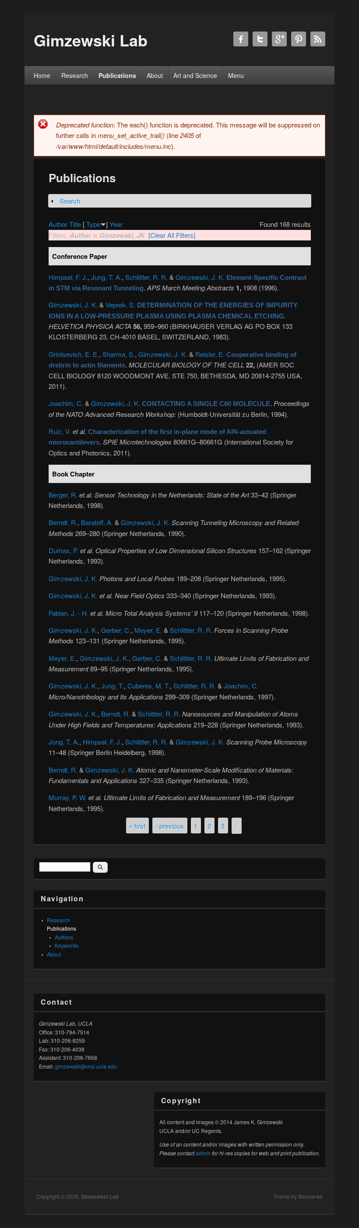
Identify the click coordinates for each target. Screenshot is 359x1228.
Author (58, 224)
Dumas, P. (63, 550)
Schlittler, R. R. (146, 277)
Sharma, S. (118, 354)
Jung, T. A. (106, 277)
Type (93, 224)
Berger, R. (63, 494)
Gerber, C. (116, 630)
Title (75, 224)
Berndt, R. (63, 522)
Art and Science (195, 75)
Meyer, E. (148, 630)
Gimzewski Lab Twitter (260, 39)
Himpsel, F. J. (68, 277)
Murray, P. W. (68, 797)
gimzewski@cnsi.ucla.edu (86, 1066)
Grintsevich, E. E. (74, 354)
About (155, 75)
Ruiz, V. (60, 431)
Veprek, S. (120, 304)
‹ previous (169, 825)
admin (203, 1153)
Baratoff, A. (97, 522)
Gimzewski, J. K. (200, 277)
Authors (64, 937)
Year (116, 224)
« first (137, 825)
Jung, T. (112, 685)
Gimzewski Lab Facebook (240, 39)
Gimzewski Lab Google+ (279, 39)
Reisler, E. (210, 354)
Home (42, 75)
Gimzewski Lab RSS (317, 39)
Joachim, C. (66, 403)
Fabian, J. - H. (68, 613)
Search (70, 200)
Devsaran (310, 1196)
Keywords (66, 945)
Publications (117, 75)
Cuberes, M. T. (148, 685)
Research (74, 75)
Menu (236, 75)
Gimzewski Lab (100, 1196)
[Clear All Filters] (171, 235)
